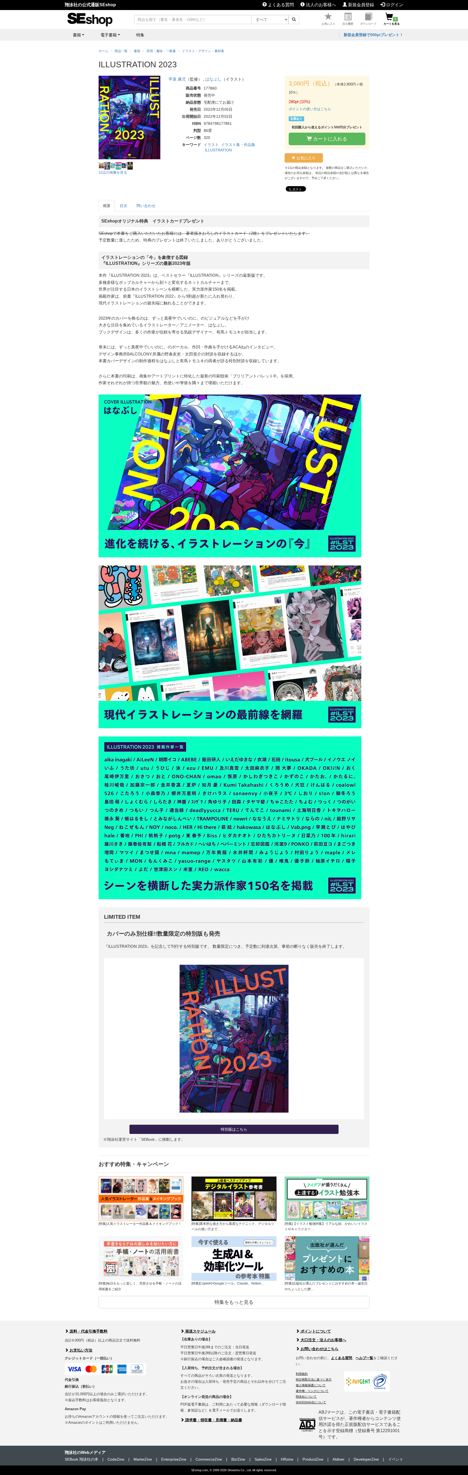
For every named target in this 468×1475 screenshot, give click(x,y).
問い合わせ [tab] (145, 206)
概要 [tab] (106, 206)
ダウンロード (368, 23)
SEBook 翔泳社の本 (81, 1459)
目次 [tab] (123, 206)
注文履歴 (347, 23)
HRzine (287, 1459)
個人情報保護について (311, 1385)
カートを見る (392, 21)
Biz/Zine (238, 1459)
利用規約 (302, 1373)
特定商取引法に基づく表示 (314, 1379)
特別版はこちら (234, 1129)
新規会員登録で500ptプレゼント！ (373, 35)
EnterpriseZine (173, 1459)
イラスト (211, 144)
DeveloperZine (366, 1459)
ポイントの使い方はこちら (310, 109)
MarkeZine (143, 1459)
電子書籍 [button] (108, 35)
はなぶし (213, 79)
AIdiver (338, 1459)
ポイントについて (315, 1331)
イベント (395, 1459)
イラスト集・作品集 (238, 144)
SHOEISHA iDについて (311, 1402)
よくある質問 (280, 4)
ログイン (394, 4)
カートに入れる (329, 139)
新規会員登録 (360, 4)
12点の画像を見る (113, 172)
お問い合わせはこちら (319, 1349)
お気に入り (328, 23)
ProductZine (313, 1459)
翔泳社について (306, 1396)
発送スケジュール (200, 1331)
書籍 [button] (77, 35)
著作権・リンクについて (312, 1391)
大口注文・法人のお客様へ (323, 1340)
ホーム (103, 51)
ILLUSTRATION (218, 150)
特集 (140, 35)
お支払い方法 (80, 1350)
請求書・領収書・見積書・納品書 (213, 1420)
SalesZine (263, 1459)
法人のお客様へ (320, 4)
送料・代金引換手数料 (88, 1331)
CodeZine (116, 1459)
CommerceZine (209, 1459)
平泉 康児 (177, 79)
